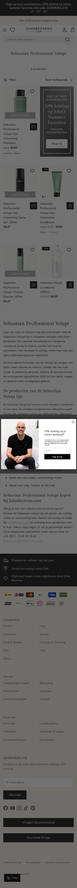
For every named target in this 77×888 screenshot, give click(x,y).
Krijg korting (57, 456)
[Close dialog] (73, 421)
